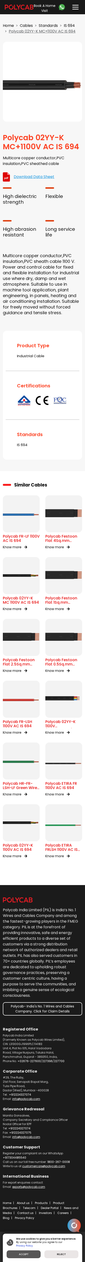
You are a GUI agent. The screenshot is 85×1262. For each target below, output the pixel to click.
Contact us (25, 1213)
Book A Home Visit (44, 8)
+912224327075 (20, 1133)
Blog (6, 1218)
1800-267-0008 (58, 1162)
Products (41, 1203)
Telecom (29, 1208)
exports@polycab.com (28, 1187)
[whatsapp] (63, 7)
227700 (59, 1061)
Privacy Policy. (24, 1246)
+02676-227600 (29, 1061)
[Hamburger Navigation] (74, 6)
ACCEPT (24, 1254)
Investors (45, 1213)
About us (23, 1203)
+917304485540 (14, 1158)
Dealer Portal (50, 1208)
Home (8, 25)
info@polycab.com (26, 1099)
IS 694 (69, 25)
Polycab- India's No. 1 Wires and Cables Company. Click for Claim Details (42, 1009)
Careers (63, 1213)
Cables (26, 25)
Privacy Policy (24, 1218)
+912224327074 (20, 1095)
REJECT (61, 1254)
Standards (48, 25)
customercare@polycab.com (43, 1166)
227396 (47, 1061)
